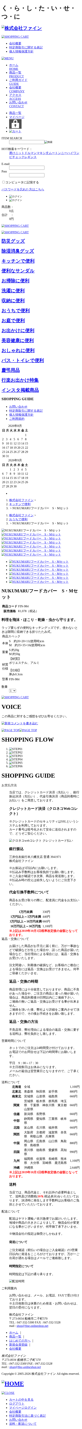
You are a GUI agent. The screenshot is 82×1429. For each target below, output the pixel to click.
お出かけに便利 (18, 330)
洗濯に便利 (13, 290)
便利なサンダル (18, 270)
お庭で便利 (13, 320)
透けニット (16, 153)
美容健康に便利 (18, 340)
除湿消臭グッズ (18, 250)
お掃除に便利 (15, 280)
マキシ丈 (43, 153)
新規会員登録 (18, 1344)
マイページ (16, 117)
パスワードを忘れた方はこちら (23, 189)
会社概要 (15, 43)
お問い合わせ (18, 406)
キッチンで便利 (18, 260)
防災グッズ (13, 241)
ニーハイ (67, 153)
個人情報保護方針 (21, 51)
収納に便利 (13, 300)
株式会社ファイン (21, 500)
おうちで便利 (16, 310)
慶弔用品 (11, 370)
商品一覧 (15, 113)
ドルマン (30, 153)
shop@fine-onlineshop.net (32, 1325)
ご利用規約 (16, 418)
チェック (18, 157)
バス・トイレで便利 (23, 360)
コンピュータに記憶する (22, 182)
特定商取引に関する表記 (26, 47)
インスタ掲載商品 (20, 390)
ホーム (13, 1332)
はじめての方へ (20, 1340)
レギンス (30, 157)
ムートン (55, 153)
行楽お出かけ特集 (20, 380)
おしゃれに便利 (18, 350)
